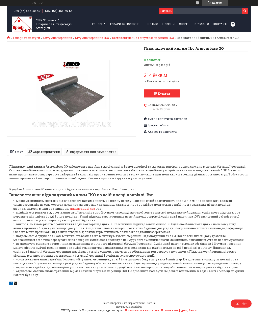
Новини (168, 24)
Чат (244, 303)
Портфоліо (200, 24)
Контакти (221, 24)
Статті (183, 24)
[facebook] (11, 284)
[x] (15, 284)
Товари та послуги (124, 24)
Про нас (152, 24)
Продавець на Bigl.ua (129, 306)
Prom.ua (151, 303)
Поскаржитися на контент (142, 310)
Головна (98, 24)
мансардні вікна (82, 208)
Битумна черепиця (57, 38)
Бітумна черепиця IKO (92, 38)
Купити (164, 93)
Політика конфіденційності (179, 310)
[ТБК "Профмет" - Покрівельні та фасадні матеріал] (22, 24)
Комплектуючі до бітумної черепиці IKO (143, 38)
